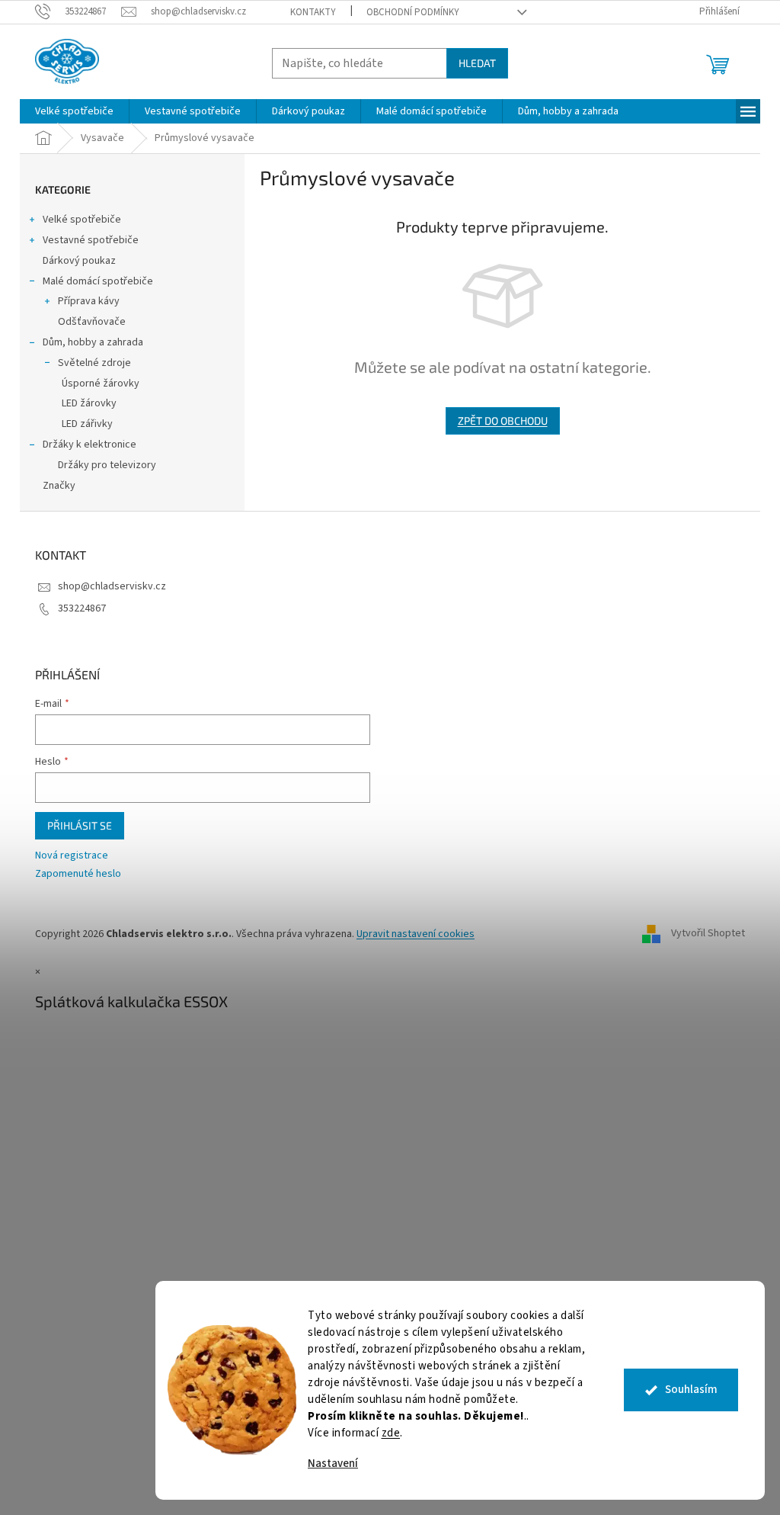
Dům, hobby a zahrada (93, 342)
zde (391, 1433)
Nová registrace (71, 856)
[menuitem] (74, 111)
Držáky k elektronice (89, 444)
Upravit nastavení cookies (415, 934)
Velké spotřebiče (82, 219)
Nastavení (333, 1463)
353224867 (82, 608)
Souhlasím (691, 1390)
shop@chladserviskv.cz (112, 586)
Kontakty (313, 12)
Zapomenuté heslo (78, 874)
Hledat (477, 62)
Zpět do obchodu (503, 420)
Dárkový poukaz (79, 260)
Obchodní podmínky (412, 12)
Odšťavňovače (92, 321)
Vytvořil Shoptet (708, 934)
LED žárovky (89, 403)
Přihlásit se (79, 825)
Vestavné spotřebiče (91, 240)
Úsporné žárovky (100, 383)
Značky (59, 485)
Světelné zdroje (94, 363)
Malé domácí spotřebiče (98, 281)
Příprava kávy (89, 301)
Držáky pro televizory (107, 465)
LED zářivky (87, 424)
